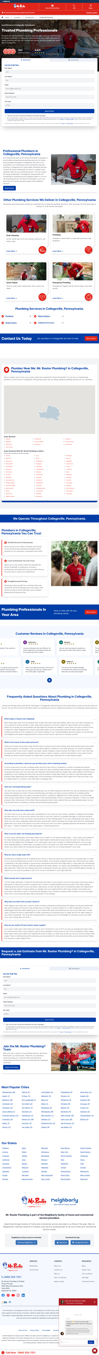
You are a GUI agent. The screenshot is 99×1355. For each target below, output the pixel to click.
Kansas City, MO (28, 1119)
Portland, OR (65, 1104)
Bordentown (39, 461)
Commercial (75, 60)
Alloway (8, 455)
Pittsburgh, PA (66, 1100)
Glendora (68, 477)
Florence (8, 474)
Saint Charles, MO (67, 1115)
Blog (83, 1266)
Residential (26, 60)
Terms (62, 119)
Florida (4, 1175)
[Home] (2, 17)
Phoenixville (68, 444)
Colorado (5, 1164)
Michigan (44, 1148)
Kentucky (25, 1167)
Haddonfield (39, 483)
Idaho (24, 1148)
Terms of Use (22, 1330)
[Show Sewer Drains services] (30, 323)
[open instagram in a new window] (18, 1296)
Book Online (49, 111)
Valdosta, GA (85, 1112)
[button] (44, 12)
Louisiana (25, 1171)
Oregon (63, 1167)
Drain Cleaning (12, 235)
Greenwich (39, 480)
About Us (57, 1266)
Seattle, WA (84, 1096)
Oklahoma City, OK (48, 1123)
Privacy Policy (70, 119)
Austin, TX (6, 1096)
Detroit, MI (26, 1092)
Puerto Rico (65, 1175)
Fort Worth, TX (27, 1108)
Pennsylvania (30, 17)
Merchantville (9, 488)
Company (58, 1261)
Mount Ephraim (70, 488)
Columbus (69, 469)
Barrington (69, 455)
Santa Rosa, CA (86, 1092)
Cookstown (9, 472)
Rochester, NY (66, 1112)
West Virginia (85, 1175)
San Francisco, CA (67, 1123)
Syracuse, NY (85, 1104)
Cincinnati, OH (7, 1104)
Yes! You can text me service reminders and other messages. (26, 116)
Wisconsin (84, 1179)
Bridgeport (69, 461)
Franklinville (39, 474)
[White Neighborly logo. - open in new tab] (6, 1)
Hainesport (69, 483)
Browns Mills (9, 463)
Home (7, 17)
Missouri (44, 1160)
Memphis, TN (46, 1096)
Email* (7, 85)
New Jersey (45, 1179)
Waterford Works (10, 496)
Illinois (24, 1152)
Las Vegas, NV (27, 1127)
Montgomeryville (40, 488)
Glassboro (39, 477)
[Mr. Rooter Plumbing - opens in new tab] (34, 1202)
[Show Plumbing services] (30, 316)
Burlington (39, 463)
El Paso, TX (26, 1096)
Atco (37, 455)
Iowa (23, 1160)
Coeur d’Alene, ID (8, 1112)
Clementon (9, 469)
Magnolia (68, 485)
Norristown (38, 444)
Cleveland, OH (7, 1108)
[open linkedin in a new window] (23, 1296)
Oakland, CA (45, 1119)
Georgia (5, 1179)
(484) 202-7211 (12, 1277)
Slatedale (38, 493)
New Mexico (65, 1148)
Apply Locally (59, 1281)
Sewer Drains (11, 323)
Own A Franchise (60, 1277)
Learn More (11, 251)
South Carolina (85, 1148)
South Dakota (85, 1152)
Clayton (68, 466)
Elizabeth (38, 472)
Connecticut (6, 1167)
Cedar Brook (69, 463)
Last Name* (8, 76)
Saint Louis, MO (66, 1119)
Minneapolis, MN (47, 1112)
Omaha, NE (45, 1127)
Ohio (62, 1160)
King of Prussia (69, 441)
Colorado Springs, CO (10, 1115)
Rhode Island (65, 1179)
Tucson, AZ (84, 1108)
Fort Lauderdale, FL (29, 1100)
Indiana (24, 1156)
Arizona (5, 1152)
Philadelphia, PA (66, 1092)
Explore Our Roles (11, 1067)
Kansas (24, 1164)
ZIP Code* (8, 101)
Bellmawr (8, 458)
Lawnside (38, 485)
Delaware (5, 1171)
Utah (82, 1164)
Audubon (8, 439)
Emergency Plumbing (61, 283)
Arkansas (5, 1156)
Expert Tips (86, 1270)
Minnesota (45, 1152)
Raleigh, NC (65, 1108)
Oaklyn (8, 491)
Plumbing (57, 235)
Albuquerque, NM (8, 1092)
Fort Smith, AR (27, 1104)
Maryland (25, 1175)
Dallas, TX (6, 1123)
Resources (86, 1261)
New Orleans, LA (47, 1115)
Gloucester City (10, 480)
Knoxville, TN (26, 1123)
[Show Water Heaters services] (63, 316)
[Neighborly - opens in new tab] (65, 1202)
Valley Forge (9, 447)
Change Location (91, 12)
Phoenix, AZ (65, 1096)
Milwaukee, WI (46, 1108)
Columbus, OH (7, 1119)
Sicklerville (9, 493)
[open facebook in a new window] (3, 1296)
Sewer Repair (12, 283)
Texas (82, 1160)
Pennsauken (39, 491)
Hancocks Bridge (10, 485)
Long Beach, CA (47, 1092)
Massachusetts (27, 1179)
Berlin (37, 458)
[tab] (26, 60)
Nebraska (44, 1167)
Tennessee (84, 1156)
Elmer (67, 472)
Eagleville (8, 441)
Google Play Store (81, 1242)
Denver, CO (6, 1127)
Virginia (83, 1167)
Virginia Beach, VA (87, 1115)
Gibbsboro (69, 474)
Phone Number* (10, 93)
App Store (63, 1242)
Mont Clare (9, 444)
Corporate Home (88, 1281)
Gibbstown (9, 477)
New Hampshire (47, 1175)
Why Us (57, 1274)
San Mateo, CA (66, 1127)
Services (33, 1261)
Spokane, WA (85, 1100)
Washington (84, 1171)
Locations (17, 17)
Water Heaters (44, 316)
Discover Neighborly (25, 1242)
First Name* (8, 68)
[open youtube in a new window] (13, 1296)
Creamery (68, 439)
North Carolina (66, 1156)
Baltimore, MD (7, 1100)
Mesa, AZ (44, 1100)
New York (64, 1152)
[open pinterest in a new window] (8, 1296)
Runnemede (69, 491)
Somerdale (69, 493)
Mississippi (45, 1156)
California (5, 1160)
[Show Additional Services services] (63, 323)
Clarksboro (39, 466)
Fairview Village (39, 441)
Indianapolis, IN (27, 1115)
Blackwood (9, 461)
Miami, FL (44, 1104)
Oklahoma (64, 1164)
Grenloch (68, 480)
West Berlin (39, 496)
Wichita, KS (84, 1119)
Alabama (5, 1148)
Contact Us (58, 1270)
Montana (44, 1164)
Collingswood (40, 469)
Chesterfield (9, 466)
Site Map (85, 1277)
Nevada (44, 1171)
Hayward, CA (27, 1112)
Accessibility (46, 1330)
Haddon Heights (10, 483)
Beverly (68, 458)
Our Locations (87, 1274)
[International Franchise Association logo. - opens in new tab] (5, 1302)
